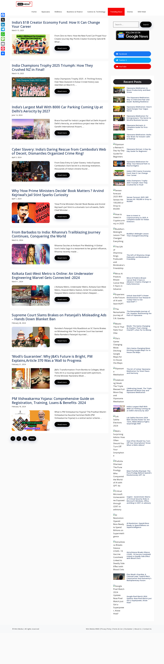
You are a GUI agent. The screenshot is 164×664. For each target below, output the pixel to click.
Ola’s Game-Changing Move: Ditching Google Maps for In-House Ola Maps (139, 350)
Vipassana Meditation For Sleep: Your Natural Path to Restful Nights (138, 163)
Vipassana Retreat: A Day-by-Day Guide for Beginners (139, 150)
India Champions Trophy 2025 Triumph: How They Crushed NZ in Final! (52, 67)
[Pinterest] (2, 48)
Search (146, 24)
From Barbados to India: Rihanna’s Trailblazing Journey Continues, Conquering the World (56, 234)
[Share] (2, 53)
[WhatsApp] (2, 34)
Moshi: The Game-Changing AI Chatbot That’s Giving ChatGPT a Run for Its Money (139, 328)
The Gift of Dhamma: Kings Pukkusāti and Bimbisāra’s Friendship (138, 257)
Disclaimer (128, 629)
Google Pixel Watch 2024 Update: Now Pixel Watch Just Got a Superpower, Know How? (139, 599)
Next (32, 438)
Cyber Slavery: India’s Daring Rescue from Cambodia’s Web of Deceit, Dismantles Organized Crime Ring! (59, 151)
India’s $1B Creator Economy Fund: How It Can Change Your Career (56, 24)
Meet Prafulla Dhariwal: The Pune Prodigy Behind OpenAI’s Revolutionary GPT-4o (139, 473)
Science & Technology (96, 11)
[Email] (2, 43)
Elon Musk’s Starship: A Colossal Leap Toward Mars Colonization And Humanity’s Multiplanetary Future (139, 577)
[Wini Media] (24, 4)
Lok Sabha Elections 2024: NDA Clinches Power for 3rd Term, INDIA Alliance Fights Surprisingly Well (138, 420)
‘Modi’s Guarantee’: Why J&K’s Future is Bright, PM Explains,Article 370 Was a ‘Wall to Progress (52, 358)
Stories (130, 11)
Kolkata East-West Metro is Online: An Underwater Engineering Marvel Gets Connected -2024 (52, 275)
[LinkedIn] (2, 24)
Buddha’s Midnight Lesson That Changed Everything (138, 235)
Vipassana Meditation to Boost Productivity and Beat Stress (138, 90)
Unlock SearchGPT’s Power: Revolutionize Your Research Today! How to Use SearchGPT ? (138, 298)
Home (34, 11)
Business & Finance (75, 11)
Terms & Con (118, 629)
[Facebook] (2, 15)
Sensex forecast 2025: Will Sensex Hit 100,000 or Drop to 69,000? (139, 199)
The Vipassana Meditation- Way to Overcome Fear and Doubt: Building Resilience (138, 99)
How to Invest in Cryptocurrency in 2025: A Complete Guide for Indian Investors (138, 218)
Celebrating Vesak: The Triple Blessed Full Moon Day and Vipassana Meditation (139, 390)
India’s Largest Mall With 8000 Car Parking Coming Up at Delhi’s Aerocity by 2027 (57, 109)
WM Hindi (142, 11)
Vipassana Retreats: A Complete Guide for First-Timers (137, 127)
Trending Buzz (116, 11)
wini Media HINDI (93, 629)
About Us (137, 629)
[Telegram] (2, 29)
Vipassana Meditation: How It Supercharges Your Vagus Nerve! (139, 109)
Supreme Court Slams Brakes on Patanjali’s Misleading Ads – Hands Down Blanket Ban (59, 317)
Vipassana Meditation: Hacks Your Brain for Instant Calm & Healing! (139, 136)
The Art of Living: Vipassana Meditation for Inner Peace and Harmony (138, 371)
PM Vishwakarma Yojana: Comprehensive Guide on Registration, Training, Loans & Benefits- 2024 (53, 400)
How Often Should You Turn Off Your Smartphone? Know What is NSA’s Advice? (138, 443)
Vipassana (45, 11)
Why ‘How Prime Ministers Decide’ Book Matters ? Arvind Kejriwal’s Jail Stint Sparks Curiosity (58, 192)
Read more (62, 48)
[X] (2, 19)
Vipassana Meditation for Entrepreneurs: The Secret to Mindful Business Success (139, 118)
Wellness (58, 11)
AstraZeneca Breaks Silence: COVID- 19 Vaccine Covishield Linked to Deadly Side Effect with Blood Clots (139, 555)
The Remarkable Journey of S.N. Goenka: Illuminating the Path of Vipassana (139, 313)
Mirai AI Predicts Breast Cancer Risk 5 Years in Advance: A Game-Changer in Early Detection (139, 281)
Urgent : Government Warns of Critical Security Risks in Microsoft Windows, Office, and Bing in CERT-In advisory (139, 500)
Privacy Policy (106, 629)
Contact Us (147, 629)
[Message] (2, 39)
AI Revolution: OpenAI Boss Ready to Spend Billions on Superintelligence (138, 525)
